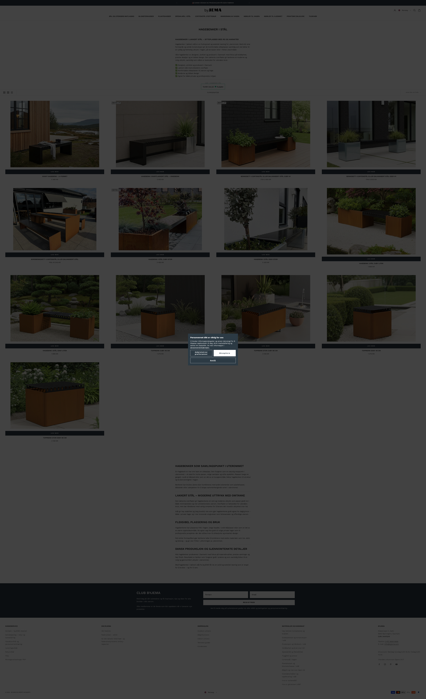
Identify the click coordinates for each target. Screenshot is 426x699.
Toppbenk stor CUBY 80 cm (266, 350)
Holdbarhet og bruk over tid (293, 648)
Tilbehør (313, 16)
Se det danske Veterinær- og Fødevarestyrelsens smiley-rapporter (113, 641)
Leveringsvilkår (11, 648)
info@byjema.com (391, 644)
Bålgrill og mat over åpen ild (293, 670)
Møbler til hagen (252, 16)
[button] (404, 10)
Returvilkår (9, 652)
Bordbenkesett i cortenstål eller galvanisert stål (54, 259)
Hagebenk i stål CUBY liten (371, 263)
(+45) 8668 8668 (391, 642)
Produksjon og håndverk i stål (294, 644)
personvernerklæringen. (199, 348)
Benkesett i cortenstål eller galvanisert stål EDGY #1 (371, 176)
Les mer (55, 171)
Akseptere (224, 353)
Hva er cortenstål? (289, 680)
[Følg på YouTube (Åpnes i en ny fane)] (396, 664)
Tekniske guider (204, 643)
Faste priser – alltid (109, 635)
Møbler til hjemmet (273, 16)
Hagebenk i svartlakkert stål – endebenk (160, 176)
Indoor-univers (203, 639)
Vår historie (106, 631)
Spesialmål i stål (183, 16)
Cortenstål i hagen (289, 660)
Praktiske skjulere (295, 16)
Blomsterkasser (146, 16)
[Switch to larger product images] (4, 92)
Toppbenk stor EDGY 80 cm (55, 438)
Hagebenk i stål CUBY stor (160, 259)
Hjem (206, 83)
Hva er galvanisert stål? (291, 684)
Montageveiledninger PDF (15, 660)
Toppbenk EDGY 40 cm (371, 350)
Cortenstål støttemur (205, 16)
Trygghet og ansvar (289, 656)
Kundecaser (202, 646)
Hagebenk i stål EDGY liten (55, 350)
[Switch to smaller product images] (8, 92)
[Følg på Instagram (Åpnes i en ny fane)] (385, 664)
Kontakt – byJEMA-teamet (16, 631)
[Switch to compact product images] (12, 92)
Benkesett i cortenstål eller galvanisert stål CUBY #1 (266, 176)
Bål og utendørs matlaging (121, 16)
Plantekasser (164, 16)
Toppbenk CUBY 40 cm (160, 350)
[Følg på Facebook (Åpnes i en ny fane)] (379, 664)
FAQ (7, 656)
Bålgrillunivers (203, 635)
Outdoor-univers (204, 631)
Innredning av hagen (230, 16)
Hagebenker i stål (215, 83)
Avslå (213, 360)
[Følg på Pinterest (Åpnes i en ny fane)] (391, 664)
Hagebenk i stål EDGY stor (266, 259)
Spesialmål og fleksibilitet (292, 652)
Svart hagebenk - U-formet (54, 176)
